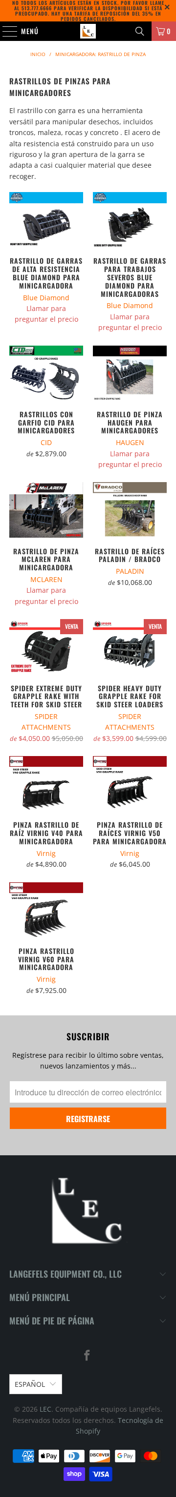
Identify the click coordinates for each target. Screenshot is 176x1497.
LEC (45, 1409)
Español (30, 1384)
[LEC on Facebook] (87, 1356)
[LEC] (88, 31)
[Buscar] (140, 31)
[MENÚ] (5, 31)
